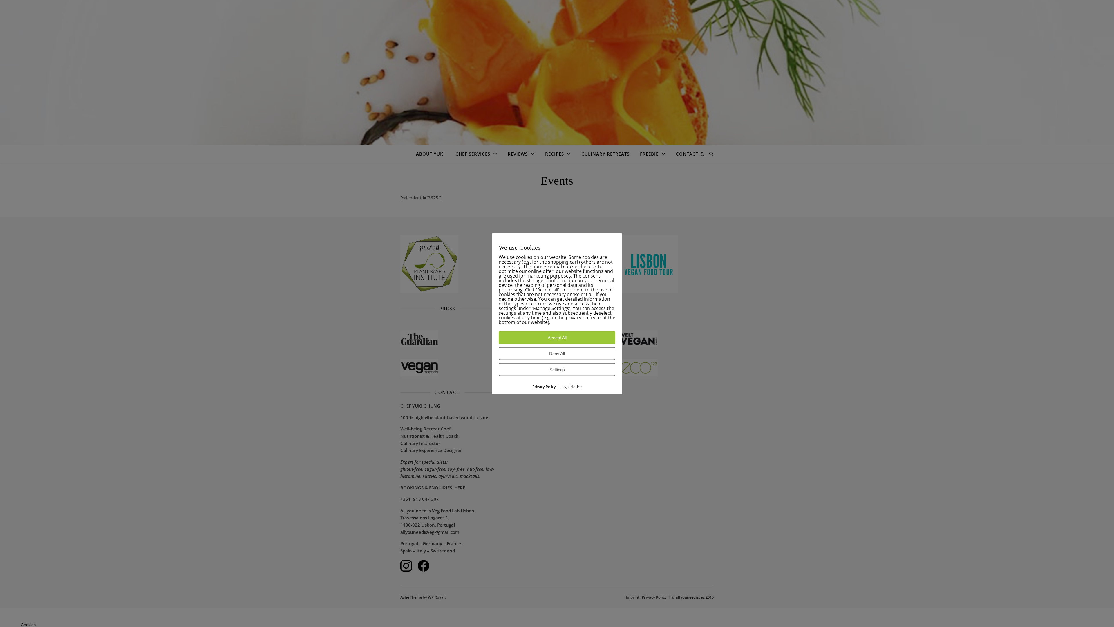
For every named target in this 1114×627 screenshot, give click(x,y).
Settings (557, 369)
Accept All (557, 337)
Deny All (557, 353)
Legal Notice (571, 386)
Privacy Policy (544, 386)
